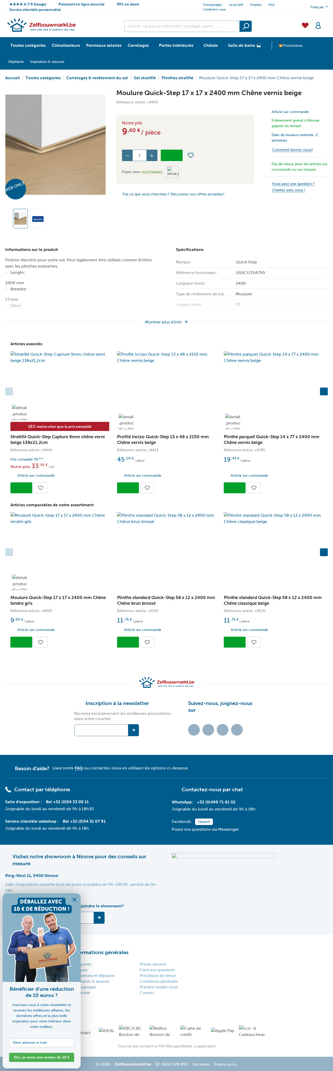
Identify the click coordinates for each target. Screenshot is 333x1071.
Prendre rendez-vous (159, 987)
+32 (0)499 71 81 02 (216, 802)
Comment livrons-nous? (292, 150)
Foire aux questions (157, 970)
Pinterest (237, 730)
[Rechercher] (245, 26)
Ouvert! (204, 822)
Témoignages (84, 987)
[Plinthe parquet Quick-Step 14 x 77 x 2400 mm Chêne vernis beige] (273, 357)
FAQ (271, 4)
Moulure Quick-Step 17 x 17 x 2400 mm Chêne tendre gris (58, 600)
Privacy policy (225, 1064)
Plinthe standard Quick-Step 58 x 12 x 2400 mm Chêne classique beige (273, 600)
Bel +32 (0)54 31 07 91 (84, 821)
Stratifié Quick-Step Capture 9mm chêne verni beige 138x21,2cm (57, 439)
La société (236, 4)
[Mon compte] (318, 25)
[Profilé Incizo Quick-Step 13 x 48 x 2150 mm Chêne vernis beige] (166, 357)
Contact (147, 993)
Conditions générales (159, 981)
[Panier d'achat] (326, 22)
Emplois (255, 4)
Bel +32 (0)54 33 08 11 (67, 802)
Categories (81, 964)
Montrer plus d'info (163, 322)
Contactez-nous (214, 9)
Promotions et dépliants (93, 976)
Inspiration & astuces (90, 981)
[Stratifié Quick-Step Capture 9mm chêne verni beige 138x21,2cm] (59, 357)
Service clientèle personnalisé (35, 10)
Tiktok (194, 730)
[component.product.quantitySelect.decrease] (127, 155)
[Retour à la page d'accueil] (41, 25)
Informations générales (100, 952)
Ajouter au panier (172, 155)
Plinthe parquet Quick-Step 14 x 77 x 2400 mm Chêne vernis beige (271, 439)
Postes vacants (153, 964)
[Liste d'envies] (305, 25)
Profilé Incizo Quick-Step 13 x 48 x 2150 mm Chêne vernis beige (163, 439)
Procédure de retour (158, 976)
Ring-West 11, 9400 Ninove (31, 875)
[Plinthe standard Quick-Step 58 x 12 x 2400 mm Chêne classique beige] (273, 518)
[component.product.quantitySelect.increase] (151, 155)
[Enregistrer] (99, 918)
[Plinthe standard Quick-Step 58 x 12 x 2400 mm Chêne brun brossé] (166, 518)
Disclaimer (201, 1064)
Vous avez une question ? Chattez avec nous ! (293, 187)
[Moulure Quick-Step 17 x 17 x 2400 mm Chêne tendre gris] (59, 518)
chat (237, 789)
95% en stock (128, 4)
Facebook (208, 730)
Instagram (222, 730)
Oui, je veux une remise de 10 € (41, 1057)
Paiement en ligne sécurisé (82, 4)
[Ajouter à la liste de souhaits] (191, 155)
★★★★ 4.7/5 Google (27, 4)
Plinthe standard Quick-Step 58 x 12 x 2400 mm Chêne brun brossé (166, 600)
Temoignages (212, 4)
